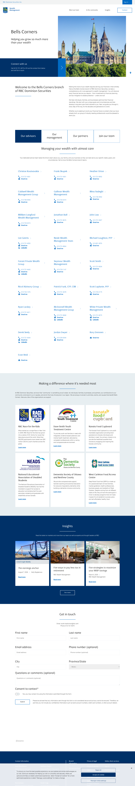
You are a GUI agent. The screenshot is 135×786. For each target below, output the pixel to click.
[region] (67, 726)
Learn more (22, 447)
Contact (124, 10)
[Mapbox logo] (20, 741)
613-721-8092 (97, 177)
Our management (54, 136)
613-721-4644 (25, 338)
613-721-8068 (61, 315)
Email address (23, 647)
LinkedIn (24, 248)
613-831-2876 (97, 243)
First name (21, 633)
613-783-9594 (25, 200)
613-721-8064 (61, 246)
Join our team (107, 136)
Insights (107, 10)
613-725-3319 (61, 200)
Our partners (80, 136)
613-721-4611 (25, 312)
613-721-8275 (97, 315)
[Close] (131, 768)
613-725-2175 (97, 292)
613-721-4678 (61, 292)
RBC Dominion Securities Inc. (12, 2)
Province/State (77, 661)
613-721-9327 (97, 220)
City (17, 661)
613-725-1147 (61, 269)
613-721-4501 (25, 177)
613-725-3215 (25, 223)
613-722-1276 (25, 292)
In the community (92, 10)
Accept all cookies (98, 775)
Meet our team (74, 10)
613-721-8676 (61, 220)
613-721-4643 (25, 269)
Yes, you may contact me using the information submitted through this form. (47, 694)
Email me (24, 179)
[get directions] (67, 724)
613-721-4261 (61, 177)
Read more (22, 577)
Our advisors (28, 136)
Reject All (98, 770)
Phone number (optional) (83, 647)
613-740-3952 (97, 197)
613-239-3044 (61, 338)
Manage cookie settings (98, 781)
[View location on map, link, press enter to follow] (67, 726)
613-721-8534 (97, 266)
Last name (75, 633)
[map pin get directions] (67, 724)
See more (67, 592)
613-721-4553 (25, 243)
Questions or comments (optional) (35, 673)
